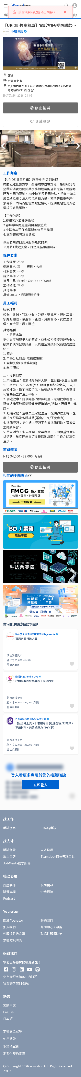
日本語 (8, 1018)
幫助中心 (46, 927)
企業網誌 (46, 891)
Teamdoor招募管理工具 (57, 856)
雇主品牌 (9, 856)
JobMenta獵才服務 (16, 863)
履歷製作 (9, 885)
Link (6, 631)
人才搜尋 (46, 849)
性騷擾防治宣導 (14, 933)
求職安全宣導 (12, 1031)
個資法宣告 (11, 1046)
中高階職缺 (48, 827)
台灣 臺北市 (15, 81)
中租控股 (17, 31)
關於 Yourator (13, 920)
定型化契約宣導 (14, 1053)
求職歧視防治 (12, 940)
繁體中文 (9, 1005)
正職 (10, 75)
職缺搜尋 (9, 827)
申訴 (59, 927)
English (8, 1012)
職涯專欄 (9, 891)
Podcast (9, 898)
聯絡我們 (46, 920)
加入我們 (9, 927)
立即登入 (40, 784)
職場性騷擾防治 (51, 933)
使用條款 (9, 1038)
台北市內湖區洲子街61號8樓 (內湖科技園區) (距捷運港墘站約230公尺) (40, 88)
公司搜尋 (46, 885)
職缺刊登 (9, 849)
